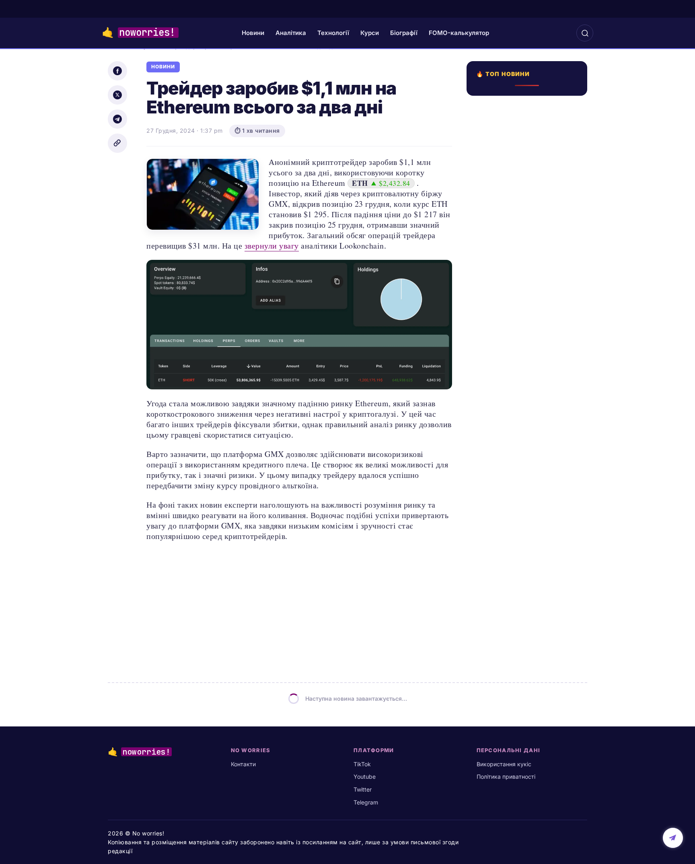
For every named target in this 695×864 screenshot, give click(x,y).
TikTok (362, 764)
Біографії (403, 33)
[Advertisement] (529, 370)
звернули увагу (272, 245)
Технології (333, 33)
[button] (584, 33)
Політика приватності (506, 776)
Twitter (363, 789)
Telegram (366, 802)
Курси (369, 33)
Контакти (243, 764)
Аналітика (291, 33)
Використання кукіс (504, 764)
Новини (253, 33)
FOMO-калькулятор (459, 33)
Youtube (365, 776)
